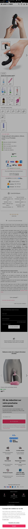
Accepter (14, 526)
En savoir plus (5, 519)
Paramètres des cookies (14, 522)
